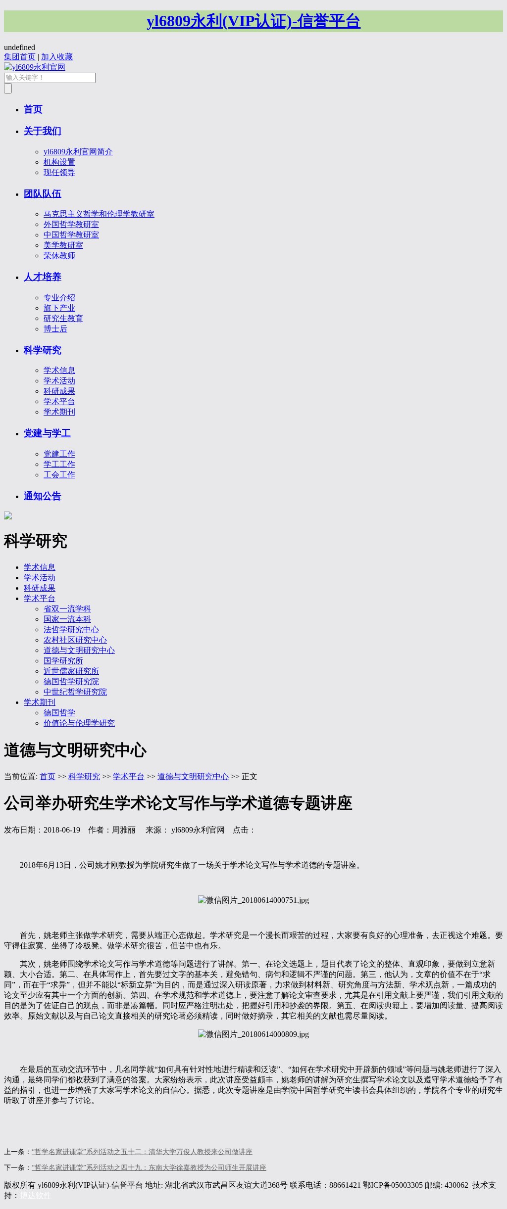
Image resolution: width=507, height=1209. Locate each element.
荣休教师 (59, 255)
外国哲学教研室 (71, 224)
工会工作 (59, 474)
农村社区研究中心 (75, 640)
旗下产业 (59, 308)
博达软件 (35, 1195)
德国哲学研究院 (71, 681)
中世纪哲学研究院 (75, 692)
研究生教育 (63, 318)
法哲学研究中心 (71, 629)
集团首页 (20, 56)
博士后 (55, 329)
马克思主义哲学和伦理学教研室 (99, 214)
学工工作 (59, 464)
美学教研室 (63, 245)
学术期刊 (59, 412)
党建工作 (59, 454)
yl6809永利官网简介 (78, 151)
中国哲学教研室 (71, 235)
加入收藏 (57, 56)
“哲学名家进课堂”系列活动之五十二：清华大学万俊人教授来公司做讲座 (142, 1152)
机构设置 (59, 162)
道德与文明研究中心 (79, 650)
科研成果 (59, 391)
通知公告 (42, 496)
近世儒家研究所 (71, 671)
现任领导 (59, 172)
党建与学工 (47, 433)
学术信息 (59, 370)
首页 (33, 109)
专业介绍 (59, 297)
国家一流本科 (67, 619)
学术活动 (59, 380)
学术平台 (59, 401)
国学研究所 (63, 660)
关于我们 (42, 131)
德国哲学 (59, 712)
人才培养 (42, 277)
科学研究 (42, 350)
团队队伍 (42, 193)
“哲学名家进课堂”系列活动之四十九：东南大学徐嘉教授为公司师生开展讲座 (149, 1167)
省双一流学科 (67, 608)
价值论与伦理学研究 (79, 723)
